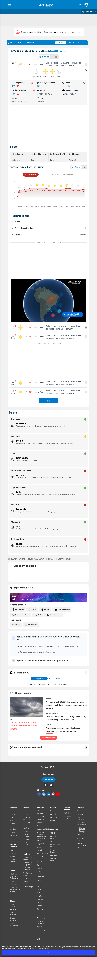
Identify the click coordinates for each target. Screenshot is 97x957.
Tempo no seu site (67, 817)
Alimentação (41, 819)
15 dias (61, 43)
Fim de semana (46, 43)
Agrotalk (40, 927)
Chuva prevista (13, 919)
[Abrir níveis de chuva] (84, 83)
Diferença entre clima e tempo (15, 890)
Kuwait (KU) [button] (56, 50)
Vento (40, 615)
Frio (38, 883)
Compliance (81, 811)
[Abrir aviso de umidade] (34, 90)
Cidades (58, 679)
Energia (40, 850)
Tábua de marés (26, 882)
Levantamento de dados (56, 846)
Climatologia (28, 887)
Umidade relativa (26, 827)
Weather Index (53, 859)
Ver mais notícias (48, 738)
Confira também (67, 809)
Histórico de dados (77, 43)
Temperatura (19, 609)
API (51, 841)
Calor (39, 890)
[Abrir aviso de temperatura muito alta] (32, 83)
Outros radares (13, 914)
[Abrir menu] (9, 5)
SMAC (52, 833)
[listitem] (20, 157)
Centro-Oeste (40, 873)
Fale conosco (80, 818)
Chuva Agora (32, 624)
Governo (40, 856)
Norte (39, 880)
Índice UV (27, 878)
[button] (80, 5)
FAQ (78, 835)
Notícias (40, 808)
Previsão (13, 808)
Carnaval (40, 909)
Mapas (26, 808)
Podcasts (13, 885)
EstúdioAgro (41, 930)
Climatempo (48, 779)
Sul (38, 865)
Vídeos (40, 939)
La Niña (40, 899)
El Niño (39, 896)
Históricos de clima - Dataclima (14, 876)
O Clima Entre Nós (40, 922)
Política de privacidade (42, 948)
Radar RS (40, 906)
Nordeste (40, 877)
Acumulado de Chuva (22, 615)
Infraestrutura (42, 853)
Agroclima (41, 816)
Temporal (40, 886)
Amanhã (30, 43)
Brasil (12, 811)
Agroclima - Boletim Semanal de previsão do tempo (41, 836)
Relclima (13, 881)
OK (49, 952)
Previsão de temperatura (28, 863)
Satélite (17, 624)
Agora (9, 43)
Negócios (40, 844)
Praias (12, 832)
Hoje (19, 43)
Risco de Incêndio (56, 615)
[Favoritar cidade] (65, 51)
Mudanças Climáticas (41, 861)
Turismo (40, 903)
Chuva (34, 609)
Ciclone (39, 893)
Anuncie (80, 814)
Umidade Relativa (64, 609)
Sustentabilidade (43, 829)
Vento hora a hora (27, 874)
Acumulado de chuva (27, 818)
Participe (67, 813)
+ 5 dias (48, 401)
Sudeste (40, 868)
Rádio (52, 821)
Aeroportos (39, 679)
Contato (80, 808)
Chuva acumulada (14, 924)
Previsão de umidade (27, 869)
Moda (39, 847)
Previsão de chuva (27, 858)
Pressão (47, 609)
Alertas (39, 826)
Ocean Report (52, 851)
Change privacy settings (82, 830)
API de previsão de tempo (81, 845)
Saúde (39, 823)
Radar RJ (13, 909)
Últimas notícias (40, 812)
